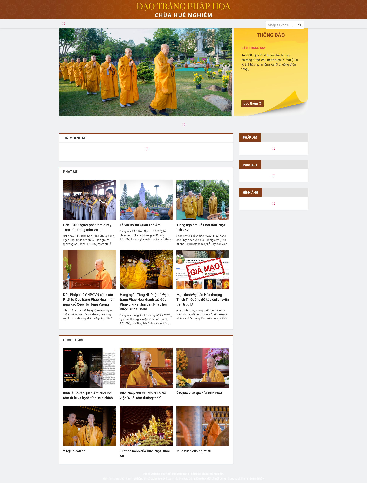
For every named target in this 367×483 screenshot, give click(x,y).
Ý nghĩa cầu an (74, 451)
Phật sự (70, 172)
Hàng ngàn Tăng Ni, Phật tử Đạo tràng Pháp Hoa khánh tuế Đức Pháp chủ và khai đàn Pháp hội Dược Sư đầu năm (144, 302)
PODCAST (250, 165)
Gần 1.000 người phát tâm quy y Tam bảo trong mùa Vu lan (87, 227)
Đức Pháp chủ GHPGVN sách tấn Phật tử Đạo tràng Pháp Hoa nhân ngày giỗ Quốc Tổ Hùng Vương (88, 299)
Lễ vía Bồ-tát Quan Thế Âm (140, 225)
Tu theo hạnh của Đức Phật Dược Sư (145, 453)
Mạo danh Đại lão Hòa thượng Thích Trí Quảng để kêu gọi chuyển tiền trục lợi (202, 299)
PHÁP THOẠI (73, 340)
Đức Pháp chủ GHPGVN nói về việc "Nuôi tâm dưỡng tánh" (143, 395)
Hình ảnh (250, 192)
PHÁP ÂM (250, 137)
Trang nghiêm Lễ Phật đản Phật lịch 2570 (200, 227)
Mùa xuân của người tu (193, 451)
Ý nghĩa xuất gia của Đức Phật (199, 393)
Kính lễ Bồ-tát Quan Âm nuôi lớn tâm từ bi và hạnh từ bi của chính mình (88, 395)
